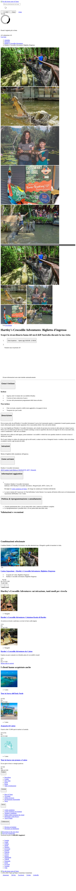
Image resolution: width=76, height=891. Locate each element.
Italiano (6, 856)
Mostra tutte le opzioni (7, 663)
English (6, 840)
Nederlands (7, 857)
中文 (5, 868)
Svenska (6, 866)
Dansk (6, 845)
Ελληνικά (7, 849)
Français (6, 852)
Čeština (6, 844)
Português (7, 861)
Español (6, 850)
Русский (7, 864)
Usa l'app (3, 37)
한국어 (6, 854)
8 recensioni (8, 325)
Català (6, 842)
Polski (6, 863)
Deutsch (6, 847)
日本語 (6, 859)
